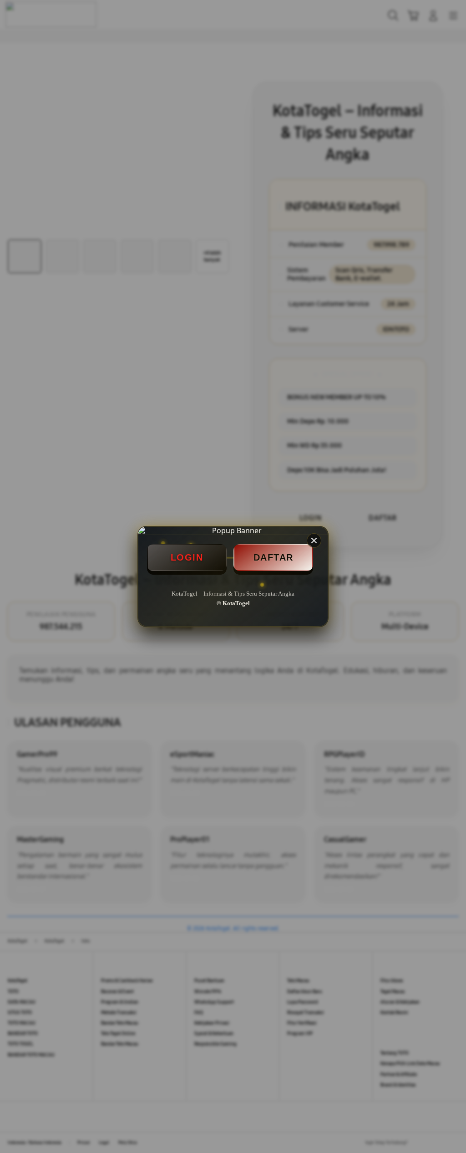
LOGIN (187, 557)
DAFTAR (273, 557)
